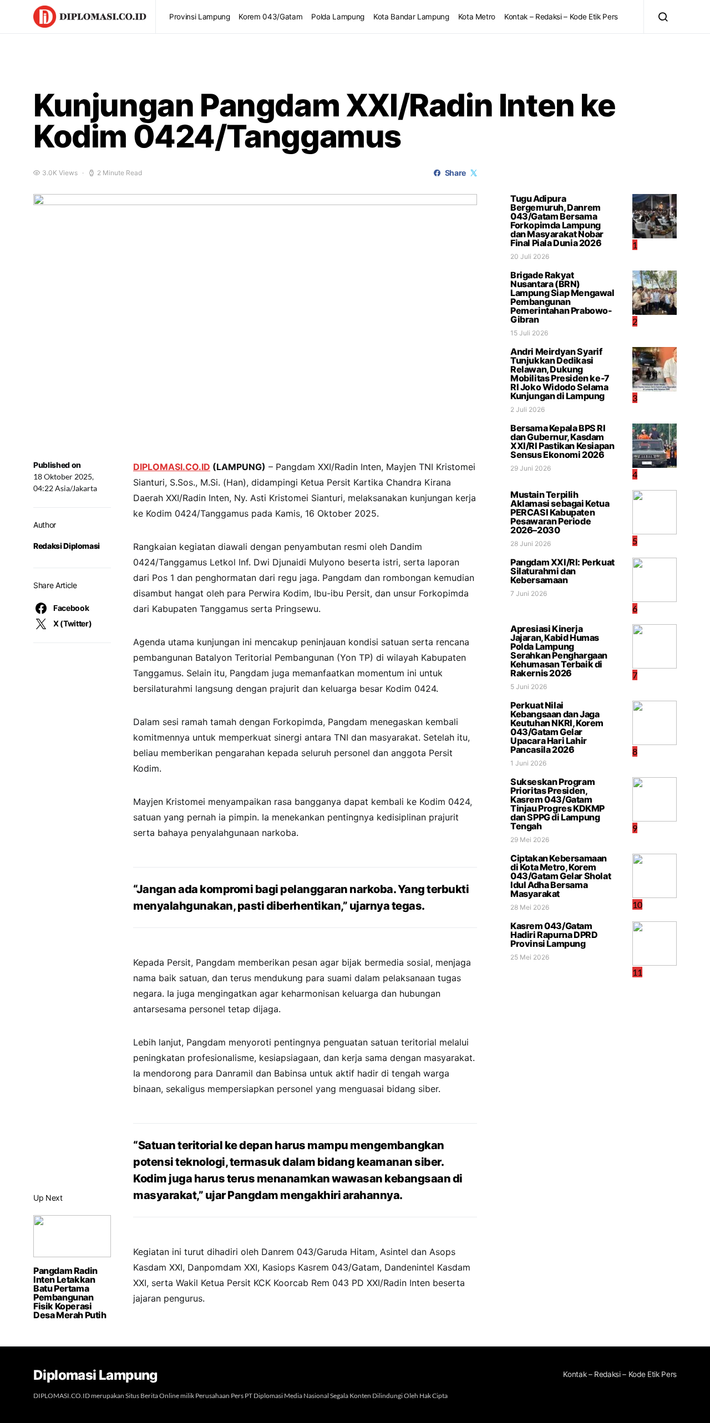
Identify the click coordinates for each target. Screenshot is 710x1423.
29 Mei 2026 (529, 839)
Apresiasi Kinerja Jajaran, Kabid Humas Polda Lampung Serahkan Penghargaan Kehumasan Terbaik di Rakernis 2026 (558, 651)
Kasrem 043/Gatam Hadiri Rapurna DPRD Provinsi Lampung (553, 934)
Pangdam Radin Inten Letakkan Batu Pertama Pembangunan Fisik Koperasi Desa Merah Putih (69, 1292)
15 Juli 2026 (529, 333)
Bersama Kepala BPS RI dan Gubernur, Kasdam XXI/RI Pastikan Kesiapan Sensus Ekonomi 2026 (562, 441)
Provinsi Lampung (199, 16)
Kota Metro (477, 16)
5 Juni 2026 (528, 686)
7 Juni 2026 (528, 593)
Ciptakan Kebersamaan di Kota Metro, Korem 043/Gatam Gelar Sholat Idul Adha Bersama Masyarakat (560, 876)
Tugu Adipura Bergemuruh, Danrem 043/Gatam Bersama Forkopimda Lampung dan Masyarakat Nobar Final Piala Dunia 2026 (557, 220)
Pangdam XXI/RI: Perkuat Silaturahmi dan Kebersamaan (562, 571)
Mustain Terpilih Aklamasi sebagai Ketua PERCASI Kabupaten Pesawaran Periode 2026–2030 (559, 512)
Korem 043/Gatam (270, 16)
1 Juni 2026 (528, 763)
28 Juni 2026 (530, 543)
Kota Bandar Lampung (411, 16)
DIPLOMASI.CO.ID (171, 466)
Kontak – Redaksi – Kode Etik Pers (561, 16)
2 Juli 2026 (527, 409)
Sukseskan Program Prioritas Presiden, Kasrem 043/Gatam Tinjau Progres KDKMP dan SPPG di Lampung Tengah (557, 804)
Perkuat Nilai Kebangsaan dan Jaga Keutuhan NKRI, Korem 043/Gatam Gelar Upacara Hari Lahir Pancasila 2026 (557, 727)
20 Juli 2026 (529, 256)
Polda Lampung (337, 16)
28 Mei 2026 (529, 907)
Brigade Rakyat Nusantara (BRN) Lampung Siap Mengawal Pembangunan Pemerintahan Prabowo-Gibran (562, 297)
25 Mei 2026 (529, 957)
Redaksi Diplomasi (66, 545)
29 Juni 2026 (530, 468)
